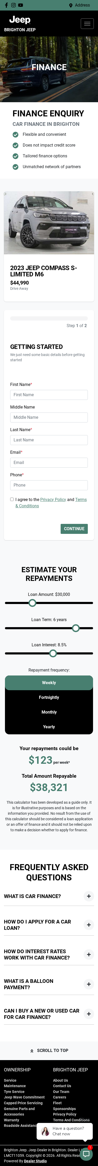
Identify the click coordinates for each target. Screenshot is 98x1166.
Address (82, 5)
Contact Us (62, 1086)
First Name (21, 384)
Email (16, 452)
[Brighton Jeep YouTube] (21, 5)
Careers (59, 1097)
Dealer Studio (35, 1161)
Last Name (21, 429)
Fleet (57, 1103)
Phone (17, 474)
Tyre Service (14, 1092)
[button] (87, 23)
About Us (60, 1080)
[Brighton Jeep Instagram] (14, 5)
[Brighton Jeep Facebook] (7, 5)
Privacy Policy (53, 499)
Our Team (61, 1092)
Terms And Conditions (71, 1120)
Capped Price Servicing (23, 1103)
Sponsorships (64, 1109)
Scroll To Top (52, 1050)
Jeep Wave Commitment (24, 1097)
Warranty (11, 1120)
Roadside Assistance (21, 1125)
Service (10, 1080)
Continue (74, 528)
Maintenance (15, 1086)
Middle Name (22, 407)
